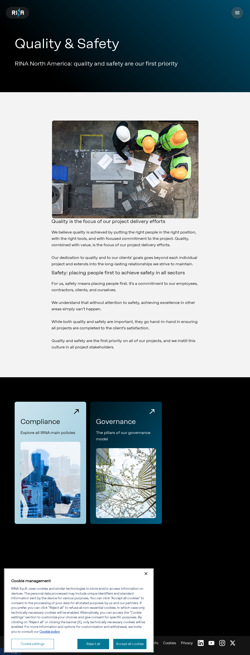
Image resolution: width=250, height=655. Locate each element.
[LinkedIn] (201, 643)
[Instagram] (222, 643)
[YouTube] (211, 643)
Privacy (187, 643)
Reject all (93, 644)
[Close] (146, 573)
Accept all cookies (130, 644)
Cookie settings (33, 644)
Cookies (169, 643)
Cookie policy (50, 631)
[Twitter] (232, 643)
